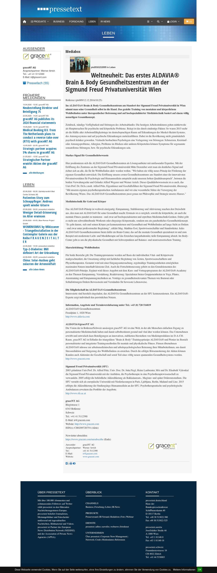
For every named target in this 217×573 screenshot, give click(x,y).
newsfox (105, 526)
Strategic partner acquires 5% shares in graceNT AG (40, 150)
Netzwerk (90, 539)
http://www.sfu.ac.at (76, 393)
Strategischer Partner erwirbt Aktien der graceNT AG (40, 163)
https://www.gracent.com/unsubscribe (84, 439)
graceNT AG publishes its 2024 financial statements (39, 121)
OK (199, 569)
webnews (115, 526)
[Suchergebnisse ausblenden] (74, 463)
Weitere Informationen (184, 569)
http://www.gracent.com (78, 358)
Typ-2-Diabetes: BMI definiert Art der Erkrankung (41, 251)
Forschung (76, 21)
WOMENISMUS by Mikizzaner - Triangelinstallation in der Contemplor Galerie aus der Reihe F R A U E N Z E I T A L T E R (41, 234)
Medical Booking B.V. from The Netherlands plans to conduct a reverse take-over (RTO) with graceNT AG (41, 135)
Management (121, 536)
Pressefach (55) (37, 83)
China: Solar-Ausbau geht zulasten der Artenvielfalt (39, 262)
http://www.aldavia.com (78, 316)
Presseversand (92, 516)
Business (58, 21)
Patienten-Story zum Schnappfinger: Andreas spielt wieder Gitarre (38, 201)
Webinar (130, 516)
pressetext (90, 526)
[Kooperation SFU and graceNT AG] (80, 65)
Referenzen (120, 539)
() (190, 21)
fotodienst (124, 526)
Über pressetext (92, 536)
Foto (123, 516)
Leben (92, 21)
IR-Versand (104, 516)
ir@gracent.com (90, 453)
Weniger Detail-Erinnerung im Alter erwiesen (40, 214)
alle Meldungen (36, 172)
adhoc (98, 526)
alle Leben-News (36, 269)
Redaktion (114, 516)
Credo (98, 539)
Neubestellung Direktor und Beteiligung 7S (40, 110)
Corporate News (108, 536)
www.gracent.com (91, 456)
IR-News (105, 21)
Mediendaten (108, 539)
